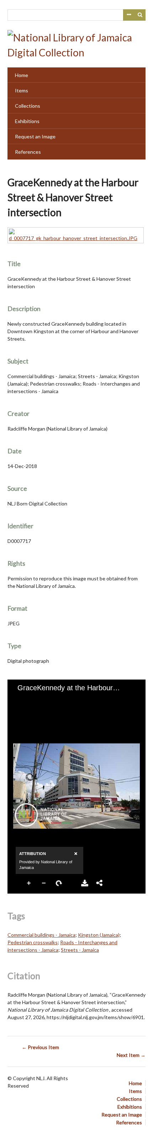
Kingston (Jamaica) (99, 935)
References (28, 152)
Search (140, 15)
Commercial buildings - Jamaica (41, 935)
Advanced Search (128, 15)
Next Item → (131, 1055)
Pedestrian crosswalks (32, 942)
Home (21, 75)
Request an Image (35, 136)
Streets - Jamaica (80, 950)
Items (21, 90)
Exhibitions (27, 121)
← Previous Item (40, 1047)
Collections (27, 106)
